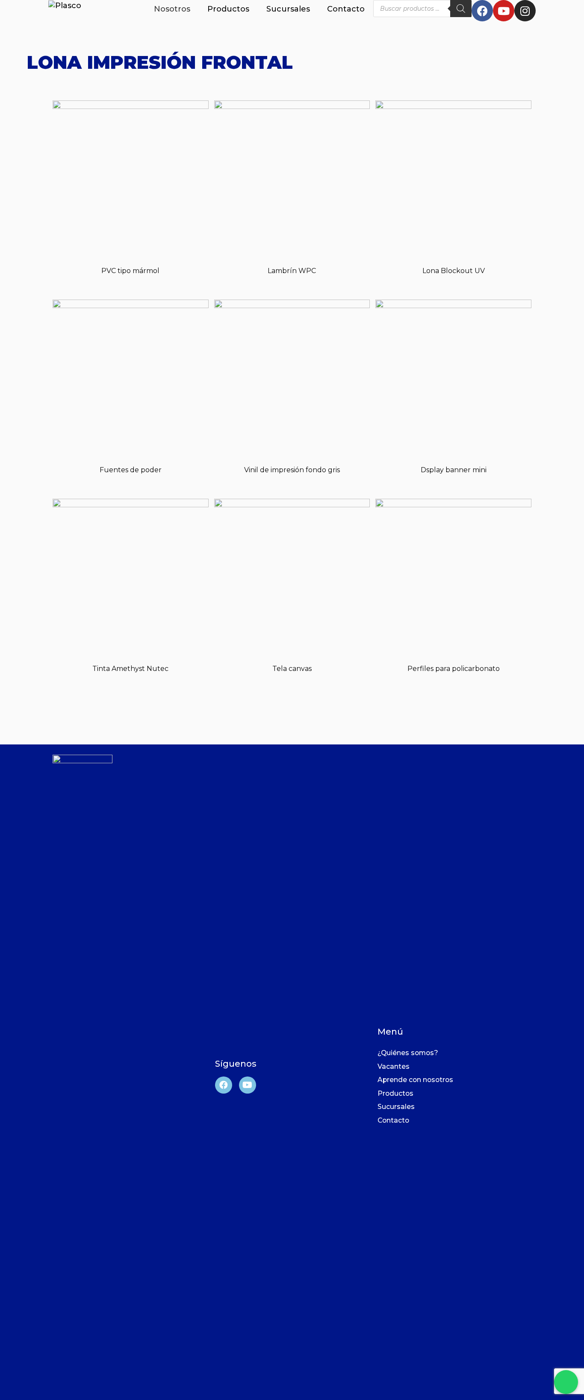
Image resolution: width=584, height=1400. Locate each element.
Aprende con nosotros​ (415, 1080)
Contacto (346, 9)
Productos (228, 9)
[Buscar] (461, 8)
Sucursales (288, 9)
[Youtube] (503, 10)
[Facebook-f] (482, 10)
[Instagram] (525, 10)
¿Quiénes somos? (408, 1053)
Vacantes (394, 1066)
